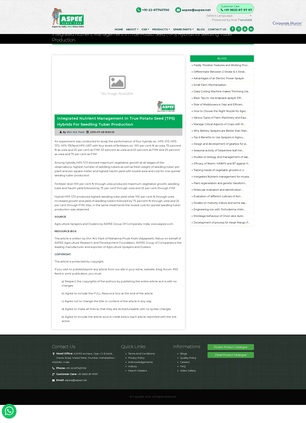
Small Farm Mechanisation (210, 84)
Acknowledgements (140, 362)
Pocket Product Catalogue (230, 347)
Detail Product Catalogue (230, 355)
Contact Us (217, 29)
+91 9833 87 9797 (77, 374)
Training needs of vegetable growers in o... (219, 170)
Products (160, 29)
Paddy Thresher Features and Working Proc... (221, 65)
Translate (245, 20)
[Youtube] (245, 29)
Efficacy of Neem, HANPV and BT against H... (222, 163)
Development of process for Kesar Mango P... (222, 222)
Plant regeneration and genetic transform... (220, 183)
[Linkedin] (251, 29)
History (132, 366)
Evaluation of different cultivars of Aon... (218, 196)
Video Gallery (188, 370)
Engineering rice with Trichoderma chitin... (219, 209)
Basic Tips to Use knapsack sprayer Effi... (218, 98)
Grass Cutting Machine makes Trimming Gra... (222, 91)
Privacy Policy (136, 357)
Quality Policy (188, 357)
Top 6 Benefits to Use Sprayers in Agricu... (219, 137)
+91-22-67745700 (71, 368)
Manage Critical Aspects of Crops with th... (219, 124)
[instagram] (238, 29)
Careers (184, 362)
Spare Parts (182, 29)
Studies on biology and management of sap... (222, 157)
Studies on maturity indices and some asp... (220, 203)
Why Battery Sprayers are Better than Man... (221, 130)
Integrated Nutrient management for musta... (222, 176)
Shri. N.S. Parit (75, 132)
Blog (201, 29)
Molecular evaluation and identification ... (218, 189)
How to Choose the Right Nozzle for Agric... (221, 111)
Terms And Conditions (141, 353)
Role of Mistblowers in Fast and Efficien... (219, 104)
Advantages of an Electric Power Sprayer (219, 78)
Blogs (183, 353)
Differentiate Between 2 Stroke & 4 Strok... (220, 71)
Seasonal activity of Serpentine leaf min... (219, 150)
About (131, 29)
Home (119, 29)
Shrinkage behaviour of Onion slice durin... (219, 216)
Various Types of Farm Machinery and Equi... (221, 117)
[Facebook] (232, 29)
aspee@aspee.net (76, 380)
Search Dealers (137, 370)
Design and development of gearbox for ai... (221, 143)
